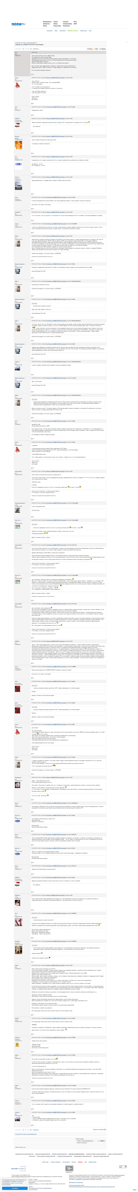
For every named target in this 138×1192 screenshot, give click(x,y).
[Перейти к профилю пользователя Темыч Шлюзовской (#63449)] (17, 512)
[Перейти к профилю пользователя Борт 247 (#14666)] (17, 821)
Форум (45, 25)
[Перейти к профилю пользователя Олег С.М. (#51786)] (17, 528)
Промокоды (66, 25)
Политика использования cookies (76, 1185)
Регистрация (63, 30)
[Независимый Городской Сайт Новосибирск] (18, 24)
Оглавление (50, 30)
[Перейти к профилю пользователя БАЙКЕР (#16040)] (17, 128)
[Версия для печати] (32, 74)
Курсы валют (57, 25)
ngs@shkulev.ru (29, 1186)
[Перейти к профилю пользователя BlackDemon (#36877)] (17, 787)
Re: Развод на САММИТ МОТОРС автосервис (56, 106)
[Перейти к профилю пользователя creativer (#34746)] (17, 370)
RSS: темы (45, 1162)
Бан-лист (74, 1162)
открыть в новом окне (82, 1142)
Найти (56, 30)
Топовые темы (83, 30)
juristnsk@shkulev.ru (47, 1188)
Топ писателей (66, 1162)
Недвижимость (47, 21)
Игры (75, 21)
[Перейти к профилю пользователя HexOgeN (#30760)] (18, 953)
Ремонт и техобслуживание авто (29, 42)
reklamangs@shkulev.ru (119, 1175)
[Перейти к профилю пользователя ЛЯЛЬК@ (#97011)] (17, 905)
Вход (90, 30)
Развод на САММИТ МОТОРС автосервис (56, 77)
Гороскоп (65, 21)
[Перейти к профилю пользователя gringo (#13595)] (17, 88)
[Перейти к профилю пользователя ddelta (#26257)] (17, 246)
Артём (22, 1147)
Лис (24, 1147)
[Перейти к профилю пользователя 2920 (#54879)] (17, 691)
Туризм (56, 21)
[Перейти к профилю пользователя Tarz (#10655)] (18, 925)
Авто (21, 42)
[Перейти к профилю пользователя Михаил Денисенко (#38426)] (17, 273)
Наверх (134, 1189)
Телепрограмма (67, 23)
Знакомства (46, 23)
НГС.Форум (17, 42)
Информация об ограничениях (76, 1182)
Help (86, 1162)
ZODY (75, 23)
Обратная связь (92, 1162)
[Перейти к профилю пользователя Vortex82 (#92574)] (17, 1046)
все (31, 48)
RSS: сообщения (56, 1162)
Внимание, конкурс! (73, 30)
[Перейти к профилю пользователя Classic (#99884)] (18, 189)
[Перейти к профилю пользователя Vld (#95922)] (18, 169)
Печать (90, 48)
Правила (80, 1162)
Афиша (56, 23)
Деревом (103, 48)
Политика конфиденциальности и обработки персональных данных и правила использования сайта (92, 1186)
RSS (97, 48)
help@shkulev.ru (22, 1189)
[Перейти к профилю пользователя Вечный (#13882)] (18, 148)
